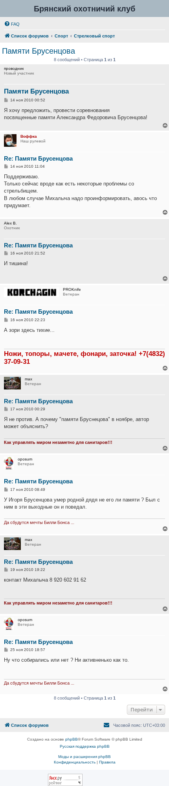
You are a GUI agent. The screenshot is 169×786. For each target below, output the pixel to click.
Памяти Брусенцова (38, 51)
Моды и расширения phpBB (84, 756)
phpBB (71, 739)
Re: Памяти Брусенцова (38, 158)
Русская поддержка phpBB (85, 746)
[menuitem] (12, 24)
